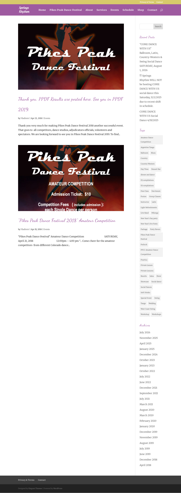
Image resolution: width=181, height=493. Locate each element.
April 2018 (145, 465)
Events (115, 10)
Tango (143, 303)
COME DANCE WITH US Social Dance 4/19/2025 (149, 116)
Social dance (156, 282)
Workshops (156, 314)
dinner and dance (148, 175)
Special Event (146, 298)
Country (144, 158)
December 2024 (149, 354)
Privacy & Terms (147, 2)
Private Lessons (147, 271)
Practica (144, 260)
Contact (159, 2)
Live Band (145, 213)
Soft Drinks (145, 292)
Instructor (145, 202)
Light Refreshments (149, 207)
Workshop (145, 314)
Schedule (128, 10)
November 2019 (149, 437)
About (89, 10)
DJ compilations (147, 180)
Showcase (145, 282)
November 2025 (149, 338)
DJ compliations (147, 185)
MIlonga (154, 213)
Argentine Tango (147, 147)
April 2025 (145, 343)
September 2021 (149, 393)
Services (102, 10)
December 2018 (148, 459)
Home (42, 10)
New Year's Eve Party (149, 224)
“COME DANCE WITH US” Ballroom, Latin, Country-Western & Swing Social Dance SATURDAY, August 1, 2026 (151, 57)
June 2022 (145, 382)
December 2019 (148, 431)
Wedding (152, 303)
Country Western (148, 164)
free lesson (156, 191)
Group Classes (155, 196)
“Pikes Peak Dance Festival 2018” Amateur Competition (67, 220)
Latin (154, 202)
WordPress (57, 488)
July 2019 (145, 448)
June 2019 (145, 454)
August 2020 (147, 409)
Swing (157, 298)
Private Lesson (147, 265)
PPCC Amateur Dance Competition (149, 252)
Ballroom (144, 153)
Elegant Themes (35, 488)
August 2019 (147, 443)
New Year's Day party (149, 218)
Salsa (152, 276)
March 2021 (146, 404)
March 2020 (147, 415)
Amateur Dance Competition (147, 140)
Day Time (144, 169)
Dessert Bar (155, 169)
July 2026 (145, 332)
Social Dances (146, 287)
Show (159, 276)
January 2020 (147, 426)
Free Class (145, 191)
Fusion (143, 196)
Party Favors (155, 229)
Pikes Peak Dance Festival (66, 10)
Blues (153, 153)
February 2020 (148, 420)
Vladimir (25, 118)
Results (144, 276)
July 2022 (145, 376)
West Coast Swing (148, 309)
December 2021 (148, 387)
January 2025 (147, 349)
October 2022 (147, 371)
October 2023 (147, 360)
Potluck (144, 244)
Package (144, 229)
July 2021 (145, 398)
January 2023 (147, 365)
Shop (141, 10)
